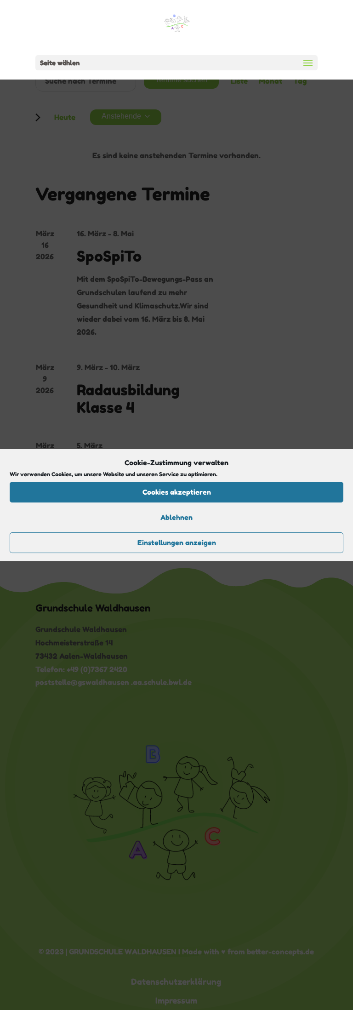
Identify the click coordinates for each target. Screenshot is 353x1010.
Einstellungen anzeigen (176, 542)
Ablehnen (176, 517)
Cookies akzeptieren (176, 492)
